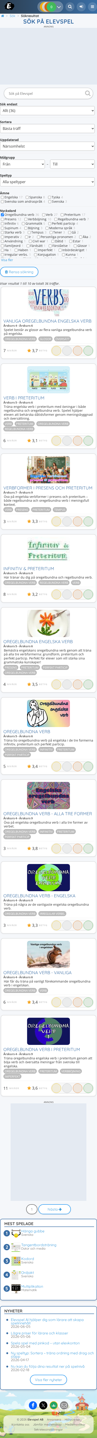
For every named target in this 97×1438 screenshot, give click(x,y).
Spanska (37, 197)
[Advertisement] (48, 56)
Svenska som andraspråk (25, 202)
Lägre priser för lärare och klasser (39, 1333)
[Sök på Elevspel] (69, 6)
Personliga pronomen (58, 237)
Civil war (40, 241)
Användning (15, 241)
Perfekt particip (65, 223)
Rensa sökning (20, 272)
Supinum (13, 228)
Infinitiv (12, 223)
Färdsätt (38, 246)
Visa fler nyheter (48, 1379)
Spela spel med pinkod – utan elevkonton (45, 1343)
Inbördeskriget (74, 250)
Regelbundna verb (73, 219)
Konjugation (48, 255)
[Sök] (87, 93)
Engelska (14, 197)
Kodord (27, 1258)
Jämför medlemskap (47, 1424)
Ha (8, 250)
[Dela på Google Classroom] (54, 1405)
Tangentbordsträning (38, 1245)
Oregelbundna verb (22, 215)
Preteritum (74, 215)
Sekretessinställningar (48, 1429)
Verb (52, 215)
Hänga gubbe (32, 1231)
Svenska (59, 202)
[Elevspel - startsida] (5, 6)
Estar (78, 241)
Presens (13, 219)
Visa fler (7, 260)
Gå (75, 232)
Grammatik (35, 223)
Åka (87, 237)
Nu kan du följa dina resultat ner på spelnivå (48, 1366)
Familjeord (14, 246)
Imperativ (13, 237)
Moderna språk (62, 228)
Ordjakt (27, 1272)
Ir (31, 237)
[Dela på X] (43, 1405)
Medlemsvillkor (75, 1424)
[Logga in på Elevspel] (81, 6)
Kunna (72, 255)
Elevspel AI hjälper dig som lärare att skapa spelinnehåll (47, 1321)
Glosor (83, 246)
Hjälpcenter (72, 1419)
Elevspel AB (35, 1419)
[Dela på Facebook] (33, 1405)
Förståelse (61, 246)
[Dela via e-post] (64, 1405)
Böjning (35, 228)
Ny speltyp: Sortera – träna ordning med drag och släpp (52, 1355)
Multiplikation (32, 1286)
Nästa (53, 1209)
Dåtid (60, 241)
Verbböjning (39, 219)
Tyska (57, 197)
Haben (24, 250)
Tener (59, 232)
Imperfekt (46, 250)
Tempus (38, 232)
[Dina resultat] (59, 6)
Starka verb (15, 232)
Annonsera (54, 1419)
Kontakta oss (20, 1424)
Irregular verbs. (18, 255)
